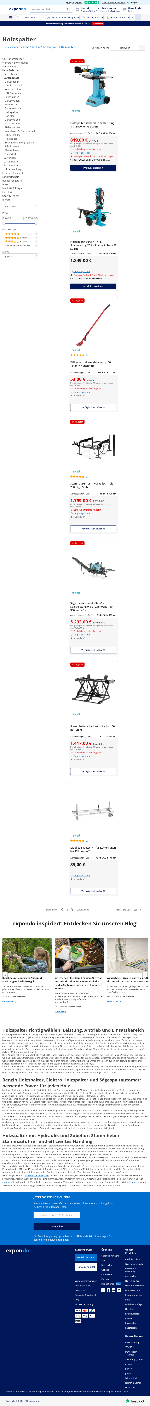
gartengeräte (8, 1182)
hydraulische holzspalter (37, 1175)
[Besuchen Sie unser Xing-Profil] (119, 1291)
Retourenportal (86, 1267)
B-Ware (6, 199)
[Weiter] (72, 909)
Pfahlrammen (12, 127)
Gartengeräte (11, 77)
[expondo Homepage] (6, 47)
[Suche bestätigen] (68, 9)
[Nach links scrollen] (5, 24)
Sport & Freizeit (10, 195)
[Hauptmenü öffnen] (10, 17)
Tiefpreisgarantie (82, 152)
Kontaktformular (86, 1257)
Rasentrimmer (13, 123)
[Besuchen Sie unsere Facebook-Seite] (108, 1291)
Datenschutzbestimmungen (92, 1236)
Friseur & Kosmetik (12, 173)
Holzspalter (11, 112)
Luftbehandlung (12, 169)
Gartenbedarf (11, 74)
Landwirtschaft (10, 176)
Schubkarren (12, 146)
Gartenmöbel (11, 165)
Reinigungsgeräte (12, 180)
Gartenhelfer (12, 81)
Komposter (11, 104)
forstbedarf (130, 1182)
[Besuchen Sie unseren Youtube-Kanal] (103, 1291)
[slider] (4, 224)
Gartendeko (10, 157)
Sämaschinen (12, 150)
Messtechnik (9, 66)
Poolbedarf (10, 154)
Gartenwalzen (12, 119)
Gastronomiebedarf (13, 58)
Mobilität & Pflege (12, 188)
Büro (5, 184)
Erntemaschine (13, 108)
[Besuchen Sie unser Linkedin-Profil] (113, 1291)
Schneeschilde (13, 135)
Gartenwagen (12, 100)
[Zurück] (62, 909)
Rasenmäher (12, 97)
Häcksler (9, 116)
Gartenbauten (11, 161)
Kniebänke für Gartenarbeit (20, 131)
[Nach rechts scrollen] (145, 24)
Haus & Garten (10, 70)
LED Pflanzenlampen (16, 93)
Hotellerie (7, 192)
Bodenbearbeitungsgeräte (19, 142)
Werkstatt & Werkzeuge (15, 62)
